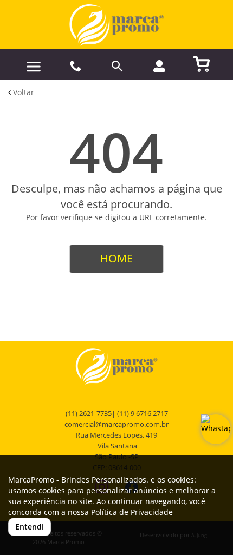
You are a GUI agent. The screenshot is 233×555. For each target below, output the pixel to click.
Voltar (22, 92)
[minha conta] (159, 66)
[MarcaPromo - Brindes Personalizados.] (116, 25)
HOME (116, 258)
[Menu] (34, 67)
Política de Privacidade (132, 512)
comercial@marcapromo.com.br (116, 424)
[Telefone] (75, 66)
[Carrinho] (202, 63)
